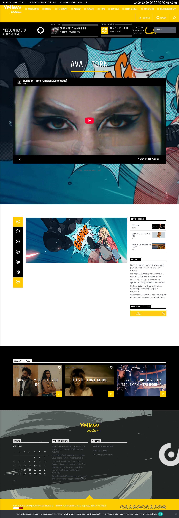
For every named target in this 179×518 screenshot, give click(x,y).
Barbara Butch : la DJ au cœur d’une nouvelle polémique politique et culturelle (146, 289)
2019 (80, 170)
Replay (48, 9)
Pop (30, 367)
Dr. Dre (128, 367)
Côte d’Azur (149, 9)
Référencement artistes (103, 446)
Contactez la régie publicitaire (44, 2)
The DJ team (62, 9)
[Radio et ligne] (163, 313)
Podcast (77, 9)
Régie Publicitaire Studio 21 (15, 2)
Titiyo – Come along (90, 380)
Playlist (90, 9)
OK (160, 514)
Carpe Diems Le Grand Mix (141, 235)
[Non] (175, 514)
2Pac (120, 367)
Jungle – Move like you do (38, 382)
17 (45, 465)
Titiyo (80, 367)
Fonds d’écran (131, 9)
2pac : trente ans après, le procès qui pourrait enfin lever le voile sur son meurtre (146, 268)
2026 (16, 367)
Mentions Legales (100, 450)
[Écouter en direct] (133, 313)
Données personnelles (103, 454)
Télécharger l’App (168, 9)
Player (163, 18)
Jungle (23, 367)
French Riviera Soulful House (142, 245)
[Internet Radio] (63, 508)
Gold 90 (137, 367)
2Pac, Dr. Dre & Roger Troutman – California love (141, 384)
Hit (99, 170)
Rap (145, 367)
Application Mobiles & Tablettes (74, 2)
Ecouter (146, 18)
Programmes (33, 9)
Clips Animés (90, 170)
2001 (68, 367)
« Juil (15, 480)
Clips (103, 9)
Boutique (115, 9)
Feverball (136, 225)
